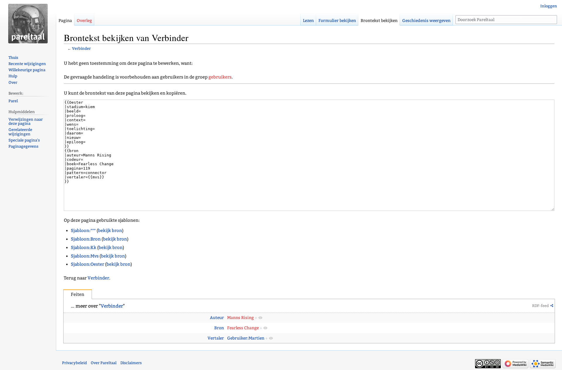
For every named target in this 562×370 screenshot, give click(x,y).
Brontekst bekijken (379, 20)
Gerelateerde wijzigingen (20, 131)
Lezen (308, 20)
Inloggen (548, 6)
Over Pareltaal (103, 363)
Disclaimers (131, 363)
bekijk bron (110, 230)
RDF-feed (540, 305)
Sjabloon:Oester (87, 264)
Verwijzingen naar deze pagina (25, 121)
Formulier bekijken (337, 20)
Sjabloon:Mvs (85, 256)
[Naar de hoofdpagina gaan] (28, 23)
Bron (219, 327)
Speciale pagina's (24, 140)
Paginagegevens (23, 146)
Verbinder (81, 48)
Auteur (217, 317)
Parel (13, 101)
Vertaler (216, 338)
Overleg (84, 20)
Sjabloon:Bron (86, 239)
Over (12, 82)
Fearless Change (243, 327)
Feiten (77, 294)
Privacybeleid (74, 363)
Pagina (65, 20)
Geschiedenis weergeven (426, 20)
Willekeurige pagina (26, 70)
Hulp (12, 76)
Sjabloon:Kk (83, 247)
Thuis (13, 57)
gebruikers (220, 77)
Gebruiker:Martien (245, 338)
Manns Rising (240, 317)
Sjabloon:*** (83, 230)
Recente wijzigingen (27, 64)
